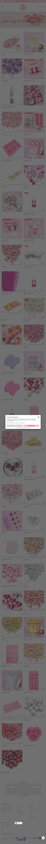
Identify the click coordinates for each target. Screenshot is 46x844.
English (19, 823)
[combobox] (18, 823)
